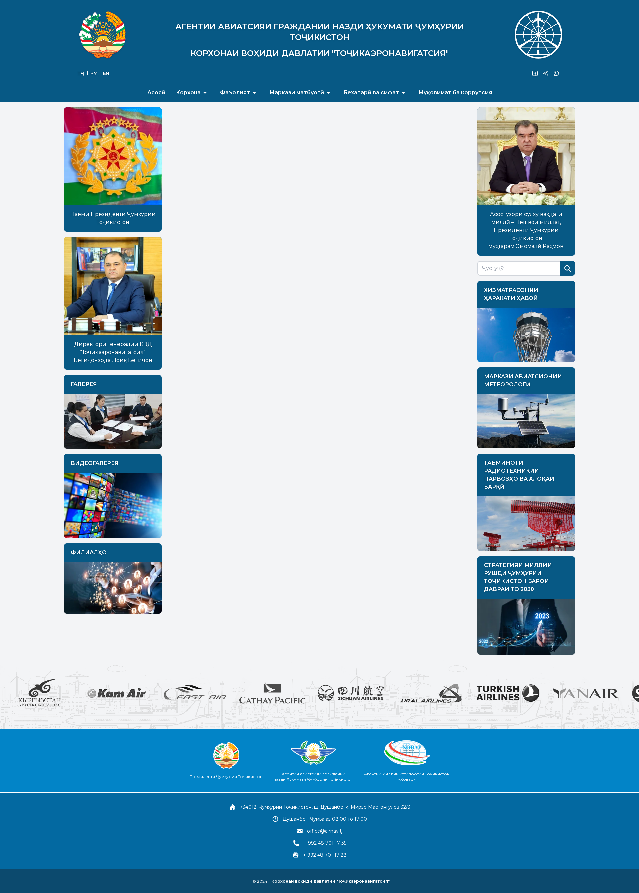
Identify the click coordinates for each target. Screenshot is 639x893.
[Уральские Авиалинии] (382, 693)
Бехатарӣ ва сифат (371, 92)
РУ (93, 73)
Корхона (188, 92)
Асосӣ (156, 92)
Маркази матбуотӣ (296, 92)
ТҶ (80, 73)
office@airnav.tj (325, 831)
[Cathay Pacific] (225, 693)
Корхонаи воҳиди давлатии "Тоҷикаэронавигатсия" (330, 881)
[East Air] (147, 693)
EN (106, 73)
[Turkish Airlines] (460, 693)
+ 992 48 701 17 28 (325, 855)
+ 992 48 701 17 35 (325, 843)
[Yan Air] (539, 693)
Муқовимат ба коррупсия (455, 92)
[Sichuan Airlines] (303, 693)
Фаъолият (235, 92)
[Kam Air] (70, 693)
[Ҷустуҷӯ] (567, 268)
